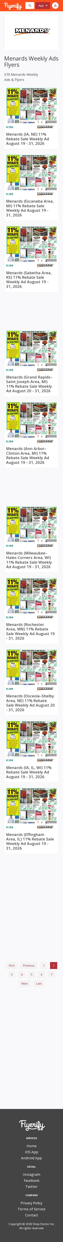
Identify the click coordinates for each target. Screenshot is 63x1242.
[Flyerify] (4, 5)
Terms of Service (31, 1209)
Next (24, 983)
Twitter (31, 1186)
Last (39, 983)
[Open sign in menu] (55, 5)
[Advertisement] (31, 1007)
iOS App (31, 1152)
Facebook (31, 1180)
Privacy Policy (31, 1203)
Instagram (31, 1174)
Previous (28, 965)
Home (32, 1146)
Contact (31, 1215)
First (12, 965)
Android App (31, 1158)
